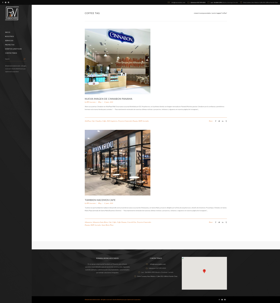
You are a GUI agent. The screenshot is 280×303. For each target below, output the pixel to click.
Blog (99, 102)
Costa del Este (131, 222)
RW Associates (91, 102)
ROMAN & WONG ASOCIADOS (202, 13)
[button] (204, 271)
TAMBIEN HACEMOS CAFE (100, 200)
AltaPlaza (88, 121)
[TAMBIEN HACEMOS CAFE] (117, 162)
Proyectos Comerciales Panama (128, 121)
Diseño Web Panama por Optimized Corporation (127, 299)
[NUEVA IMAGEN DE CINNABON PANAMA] (117, 61)
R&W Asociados (144, 121)
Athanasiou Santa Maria (100, 222)
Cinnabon (98, 121)
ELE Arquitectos (112, 121)
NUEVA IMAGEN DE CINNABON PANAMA (108, 98)
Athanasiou (88, 222)
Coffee (104, 121)
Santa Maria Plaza (107, 225)
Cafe (93, 121)
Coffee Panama (121, 222)
